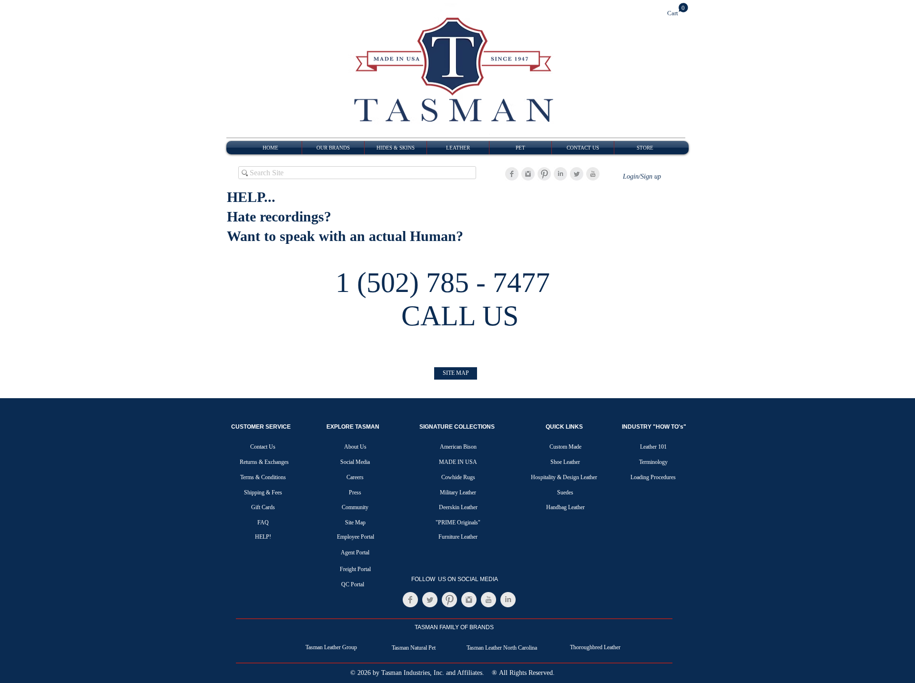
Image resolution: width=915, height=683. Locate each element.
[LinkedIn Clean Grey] (560, 174)
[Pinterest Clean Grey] (544, 174)
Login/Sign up (642, 176)
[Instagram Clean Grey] (528, 174)
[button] (677, 10)
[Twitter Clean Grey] (576, 174)
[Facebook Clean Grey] (511, 174)
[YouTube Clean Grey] (593, 174)
